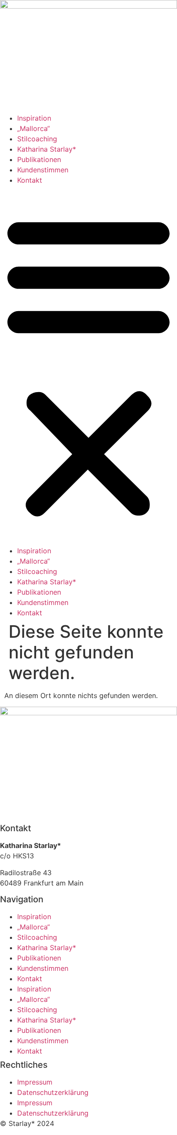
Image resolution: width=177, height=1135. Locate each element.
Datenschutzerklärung (52, 1092)
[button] (88, 365)
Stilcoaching (37, 138)
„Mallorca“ (33, 128)
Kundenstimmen (42, 169)
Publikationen (39, 159)
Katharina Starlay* (46, 149)
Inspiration (34, 118)
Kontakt (29, 180)
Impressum (34, 1082)
